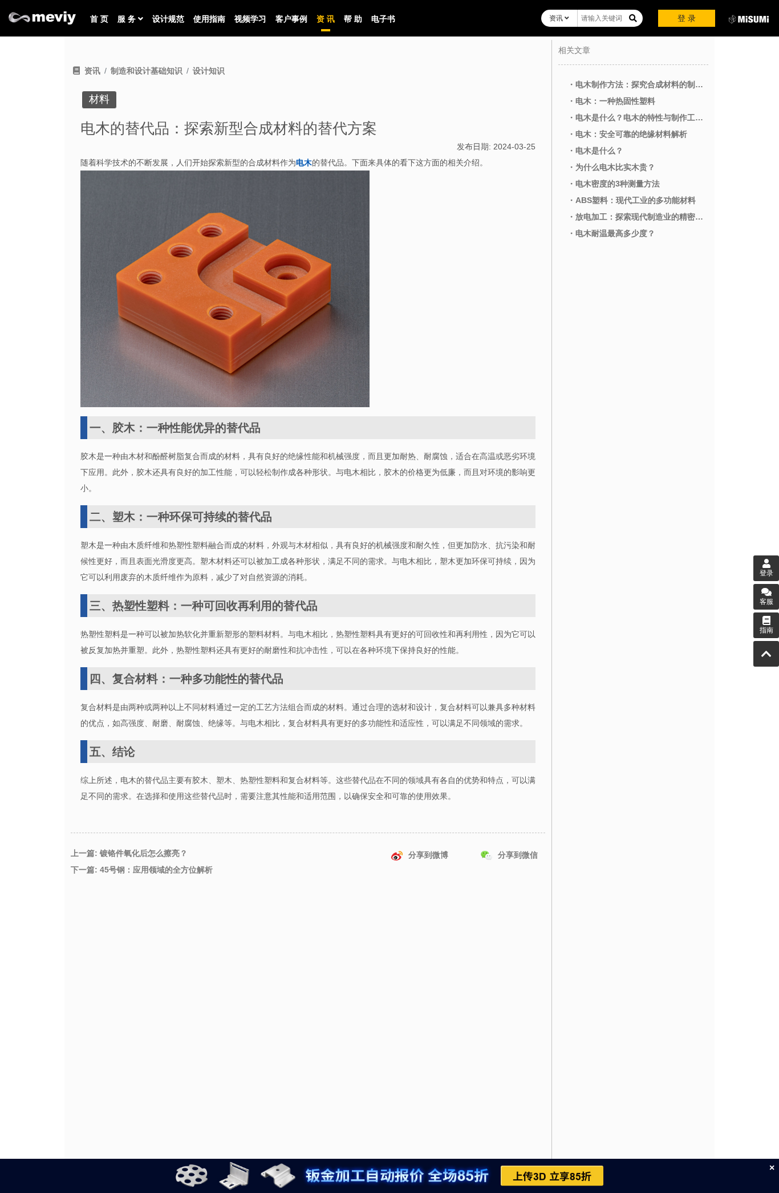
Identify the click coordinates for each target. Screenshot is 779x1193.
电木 (304, 162)
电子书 (383, 18)
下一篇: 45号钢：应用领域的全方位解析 (142, 869)
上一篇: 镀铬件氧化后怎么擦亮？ (129, 853)
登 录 (686, 18)
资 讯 (326, 18)
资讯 (557, 18)
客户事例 (291, 18)
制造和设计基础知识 (146, 70)
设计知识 (209, 70)
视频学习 (250, 18)
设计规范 (168, 18)
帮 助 (353, 18)
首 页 (99, 18)
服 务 (127, 18)
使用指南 (209, 18)
